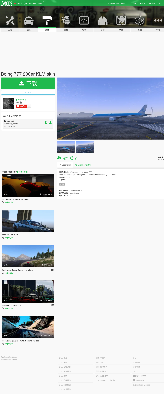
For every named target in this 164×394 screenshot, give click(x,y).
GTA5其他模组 (65, 389)
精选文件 (99, 362)
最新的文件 (100, 358)
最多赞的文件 (101, 367)
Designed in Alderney (9, 357)
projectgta (21, 99)
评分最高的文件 (102, 376)
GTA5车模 (63, 362)
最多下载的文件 (102, 371)
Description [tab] (66, 164)
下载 (31, 83)
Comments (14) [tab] (84, 164)
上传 (134, 3)
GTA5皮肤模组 (65, 380)
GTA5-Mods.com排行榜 (105, 380)
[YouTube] (20, 102)
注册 (153, 3)
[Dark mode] (160, 3)
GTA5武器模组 (65, 371)
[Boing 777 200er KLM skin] (66, 147)
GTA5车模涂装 (65, 367)
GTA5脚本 (63, 376)
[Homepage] (17, 102)
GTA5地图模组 (65, 384)
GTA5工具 (63, 358)
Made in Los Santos (9, 359)
